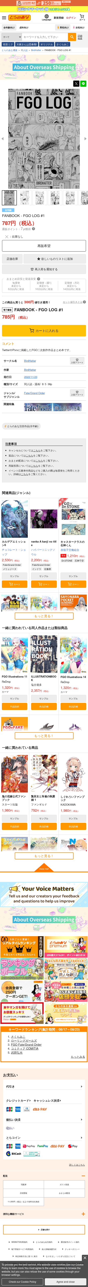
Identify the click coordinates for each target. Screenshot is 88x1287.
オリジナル (47, 44)
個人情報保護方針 (49, 1249)
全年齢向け (9, 27)
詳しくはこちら (77, 1164)
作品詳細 (14, 706)
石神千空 (79, 560)
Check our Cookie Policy (22, 1281)
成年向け (23, 27)
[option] (44, 138)
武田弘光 (17, 1052)
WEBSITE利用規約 (19, 1242)
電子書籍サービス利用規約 (22, 1249)
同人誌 (24, 50)
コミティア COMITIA (24, 1048)
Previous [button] (2, 139)
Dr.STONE (67, 560)
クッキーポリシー (72, 1249)
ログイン (71, 17)
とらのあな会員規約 (44, 1242)
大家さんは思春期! (27, 44)
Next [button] (85, 139)
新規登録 (59, 17)
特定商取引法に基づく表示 (26, 1256)
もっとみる (78, 1056)
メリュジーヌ (9, 568)
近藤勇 (47, 568)
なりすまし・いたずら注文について (60, 1256)
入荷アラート (77, 362)
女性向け (80, 27)
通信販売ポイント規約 (70, 1242)
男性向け (64, 27)
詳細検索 (80, 37)
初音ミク (8, 44)
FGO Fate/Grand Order (26, 1044)
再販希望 (44, 245)
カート (17, 584)
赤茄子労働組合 (70, 550)
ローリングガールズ (24, 1040)
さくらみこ (62, 44)
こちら (37, 450)
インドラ (36, 568)
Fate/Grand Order (12, 564)
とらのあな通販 (9, 50)
